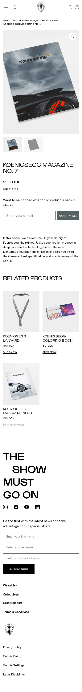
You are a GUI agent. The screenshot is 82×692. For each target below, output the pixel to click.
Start (6, 20)
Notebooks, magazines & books (35, 20)
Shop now (10, 352)
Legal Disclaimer (14, 674)
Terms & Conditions (16, 612)
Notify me (68, 215)
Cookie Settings (13, 665)
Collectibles (11, 594)
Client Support (12, 603)
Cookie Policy (12, 656)
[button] (72, 36)
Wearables (10, 585)
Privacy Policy (12, 647)
